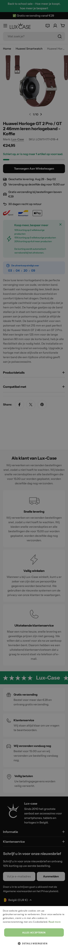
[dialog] (34, 928)
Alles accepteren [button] (34, 932)
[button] (34, 943)
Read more (55, 921)
